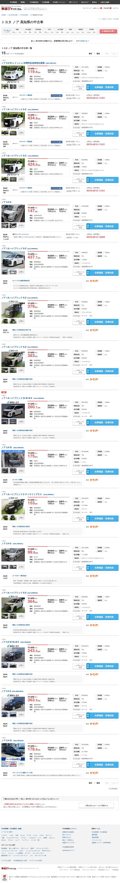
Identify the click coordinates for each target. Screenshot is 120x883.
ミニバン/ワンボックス (33, 851)
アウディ (24, 838)
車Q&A (94, 2)
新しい (15, 32)
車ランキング (73, 2)
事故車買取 (95, 837)
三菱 (2, 838)
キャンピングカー (38, 853)
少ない (89, 32)
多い (94, 32)
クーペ (3, 853)
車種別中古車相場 (68, 832)
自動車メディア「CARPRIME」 (102, 842)
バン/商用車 (19, 853)
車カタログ (84, 2)
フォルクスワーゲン (12, 838)
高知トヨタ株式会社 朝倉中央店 (22, 379)
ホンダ (22, 835)
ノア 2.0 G (6, 202)
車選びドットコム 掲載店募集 (67, 867)
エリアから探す (6, 860)
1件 (79, 98)
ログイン (116, 8)
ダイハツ (48, 835)
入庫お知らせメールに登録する (96, 805)
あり (68, 32)
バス (31, 855)
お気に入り (97, 8)
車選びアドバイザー (68, 842)
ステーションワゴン (42, 848)
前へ (108, 53)
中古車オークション (59, 2)
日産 (16, 835)
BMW (45, 838)
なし (72, 32)
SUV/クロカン (46, 851)
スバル (35, 835)
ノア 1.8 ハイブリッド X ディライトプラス (28, 494)
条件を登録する (82, 41)
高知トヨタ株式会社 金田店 (21, 526)
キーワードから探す (36, 860)
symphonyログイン (68, 850)
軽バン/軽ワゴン (14, 848)
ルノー (17, 840)
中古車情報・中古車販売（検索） (11, 828)
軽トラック (24, 848)
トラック (10, 853)
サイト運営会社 (75, 870)
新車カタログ (66, 837)
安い (25, 32)
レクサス (4, 835)
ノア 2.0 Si (13, 447)
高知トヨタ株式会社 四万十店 (21, 329)
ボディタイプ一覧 (40, 855)
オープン (28, 853)
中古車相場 (45, 2)
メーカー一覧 (35, 840)
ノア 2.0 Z (12, 691)
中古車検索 (13, 2)
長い (62, 32)
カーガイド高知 (17, 479)
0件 (77, 237)
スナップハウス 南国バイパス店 (22, 772)
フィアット (25, 840)
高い (30, 32)
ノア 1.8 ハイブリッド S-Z (20, 109)
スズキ (41, 835)
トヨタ (11, 835)
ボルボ (3, 840)
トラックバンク (97, 840)
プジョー (10, 840)
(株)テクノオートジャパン (20, 234)
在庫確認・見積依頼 (100, 87)
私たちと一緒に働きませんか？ (109, 867)
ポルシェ (52, 838)
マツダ (29, 835)
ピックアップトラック (21, 855)
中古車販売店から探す (20, 860)
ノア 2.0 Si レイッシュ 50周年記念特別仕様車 (29, 62)
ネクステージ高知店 (25, 95)
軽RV (32, 848)
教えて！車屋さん (68, 840)
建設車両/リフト (6, 855)
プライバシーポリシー (89, 870)
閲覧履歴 (107, 8)
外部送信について (103, 870)
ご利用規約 (115, 870)
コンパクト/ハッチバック (9, 851)
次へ (114, 53)
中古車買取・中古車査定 (99, 832)
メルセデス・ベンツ (35, 838)
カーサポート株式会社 (19, 575)
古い (20, 32)
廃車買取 (94, 835)
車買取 (23, 2)
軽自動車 (4, 848)
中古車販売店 (34, 2)
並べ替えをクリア (7, 31)
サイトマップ (87, 8)
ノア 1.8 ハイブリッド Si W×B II (23, 398)
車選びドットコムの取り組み (88, 867)
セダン (21, 851)
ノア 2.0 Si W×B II (16, 641)
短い (57, 32)
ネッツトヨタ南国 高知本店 (21, 280)
